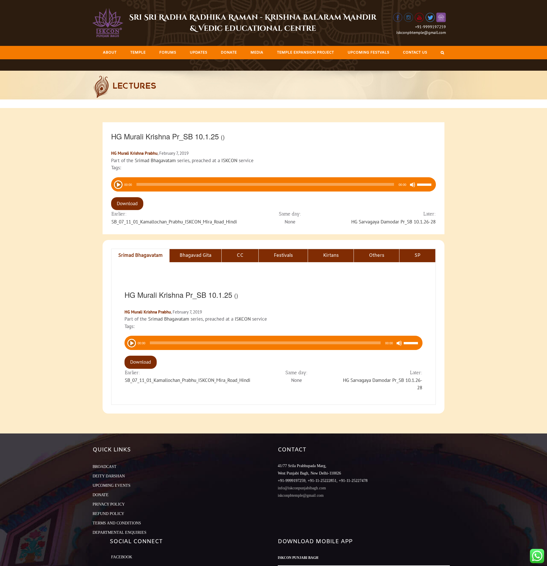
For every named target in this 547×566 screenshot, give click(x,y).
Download (127, 203)
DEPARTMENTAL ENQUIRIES (119, 532)
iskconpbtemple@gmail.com (421, 32)
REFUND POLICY (108, 514)
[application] (273, 184)
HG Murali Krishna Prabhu (134, 153)
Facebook (121, 557)
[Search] (442, 52)
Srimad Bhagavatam (155, 160)
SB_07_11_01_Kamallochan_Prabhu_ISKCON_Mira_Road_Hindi (174, 222)
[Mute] (412, 185)
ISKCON (229, 160)
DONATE (101, 495)
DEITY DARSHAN (109, 476)
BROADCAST (105, 467)
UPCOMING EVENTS (111, 485)
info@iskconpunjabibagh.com (302, 488)
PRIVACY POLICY (109, 504)
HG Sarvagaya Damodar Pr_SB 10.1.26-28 (393, 222)
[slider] (425, 185)
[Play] (118, 184)
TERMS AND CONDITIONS (117, 523)
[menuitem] (109, 52)
